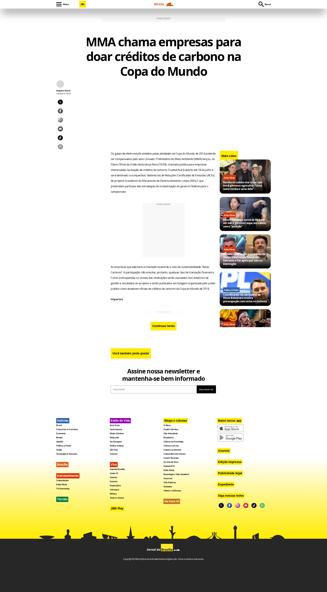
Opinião (59, 442)
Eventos (114, 481)
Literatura (114, 490)
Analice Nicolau (171, 429)
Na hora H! (171, 501)
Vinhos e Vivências (172, 491)
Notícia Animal (116, 446)
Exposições (115, 485)
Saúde (59, 450)
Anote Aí (114, 473)
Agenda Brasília (117, 469)
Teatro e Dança (117, 498)
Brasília (62, 464)
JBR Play (117, 508)
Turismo (113, 454)
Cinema (113, 477)
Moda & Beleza (117, 433)
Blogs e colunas (175, 420)
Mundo (59, 437)
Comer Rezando (171, 458)
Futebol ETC (169, 466)
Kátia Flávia (229, 178)
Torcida (62, 499)
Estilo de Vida (120, 420)
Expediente (226, 484)
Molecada (114, 437)
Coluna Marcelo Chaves (175, 454)
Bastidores (169, 437)
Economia (61, 433)
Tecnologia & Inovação (66, 454)
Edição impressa (230, 462)
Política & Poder (231, 290)
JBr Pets (114, 450)
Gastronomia (116, 429)
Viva (114, 464)
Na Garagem (116, 442)
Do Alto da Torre (171, 462)
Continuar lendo (163, 326)
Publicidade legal (230, 473)
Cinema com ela (171, 446)
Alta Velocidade (171, 433)
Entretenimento (68, 475)
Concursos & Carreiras (67, 429)
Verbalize (168, 486)
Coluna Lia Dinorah (172, 450)
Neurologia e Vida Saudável (176, 474)
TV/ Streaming (62, 488)
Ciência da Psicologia (173, 442)
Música (113, 494)
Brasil (59, 425)
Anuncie (224, 450)
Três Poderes (170, 482)
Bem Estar (115, 425)
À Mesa (167, 425)
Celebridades (62, 480)
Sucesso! (168, 478)
